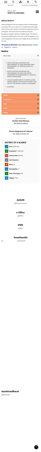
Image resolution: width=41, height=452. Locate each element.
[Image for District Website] (20, 226)
